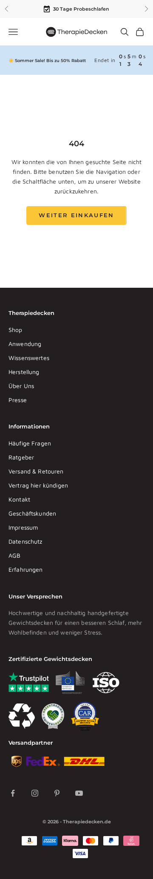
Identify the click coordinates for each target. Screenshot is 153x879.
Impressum (23, 527)
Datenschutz (25, 541)
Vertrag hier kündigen (38, 485)
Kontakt (19, 499)
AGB (14, 555)
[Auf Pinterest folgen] (57, 793)
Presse (17, 399)
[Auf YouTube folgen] (79, 793)
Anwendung (24, 343)
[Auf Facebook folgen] (12, 793)
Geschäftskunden (32, 513)
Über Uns (21, 385)
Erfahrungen (25, 569)
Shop (15, 329)
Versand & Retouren (36, 471)
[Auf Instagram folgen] (35, 793)
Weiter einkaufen (76, 215)
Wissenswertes (28, 357)
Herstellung (24, 371)
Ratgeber (21, 457)
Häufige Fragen (29, 443)
